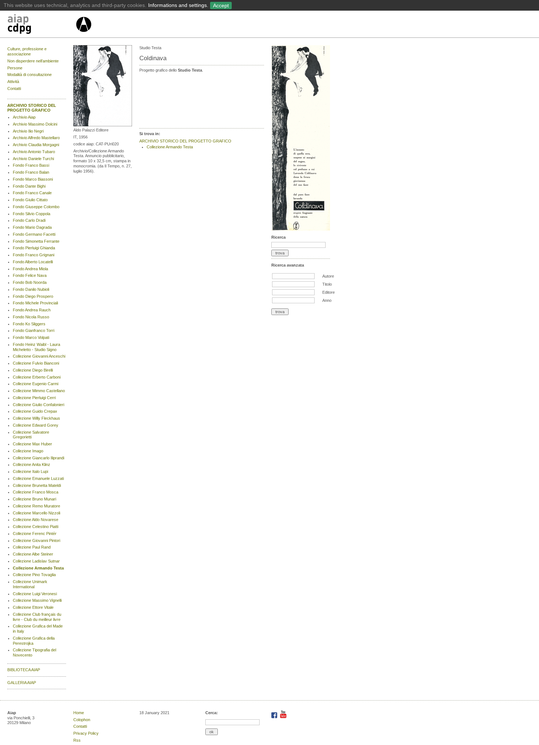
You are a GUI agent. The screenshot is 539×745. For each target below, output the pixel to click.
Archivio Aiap (24, 117)
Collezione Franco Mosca (35, 492)
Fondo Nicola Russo (31, 317)
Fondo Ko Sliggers (29, 324)
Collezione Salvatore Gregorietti (31, 435)
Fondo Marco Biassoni (33, 179)
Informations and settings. (178, 5)
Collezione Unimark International (30, 584)
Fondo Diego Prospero (33, 296)
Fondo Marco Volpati (31, 337)
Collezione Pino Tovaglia (34, 574)
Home (78, 712)
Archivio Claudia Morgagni (36, 144)
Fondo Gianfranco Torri (33, 330)
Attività (13, 81)
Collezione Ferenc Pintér (34, 533)
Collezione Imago (28, 451)
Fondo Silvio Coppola (31, 213)
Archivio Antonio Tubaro (34, 151)
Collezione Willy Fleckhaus (36, 418)
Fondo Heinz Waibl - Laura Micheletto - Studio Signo (36, 347)
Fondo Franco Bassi (31, 165)
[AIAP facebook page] (274, 717)
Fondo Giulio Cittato (30, 200)
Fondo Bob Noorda (30, 282)
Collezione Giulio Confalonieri (38, 404)
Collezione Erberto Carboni (36, 377)
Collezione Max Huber (32, 444)
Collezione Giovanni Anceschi (39, 356)
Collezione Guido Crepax (35, 411)
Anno (326, 300)
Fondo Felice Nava (30, 275)
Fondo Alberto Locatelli (33, 262)
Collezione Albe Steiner (33, 554)
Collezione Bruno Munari (34, 499)
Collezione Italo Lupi (30, 471)
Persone (14, 68)
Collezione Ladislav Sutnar (36, 561)
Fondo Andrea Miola (30, 269)
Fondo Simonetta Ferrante (36, 241)
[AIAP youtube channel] (283, 717)
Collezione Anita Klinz (31, 464)
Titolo (327, 284)
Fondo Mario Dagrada (32, 227)
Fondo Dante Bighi (29, 186)
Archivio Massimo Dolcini (35, 124)
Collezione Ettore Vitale (33, 607)
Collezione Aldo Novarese (35, 519)
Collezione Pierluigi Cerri (34, 397)
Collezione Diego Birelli (33, 370)
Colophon (81, 719)
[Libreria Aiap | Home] (41, 25)
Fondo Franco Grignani (33, 255)
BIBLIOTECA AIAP (23, 670)
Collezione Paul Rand (32, 547)
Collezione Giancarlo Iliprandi (38, 458)
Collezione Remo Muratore (36, 506)
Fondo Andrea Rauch (32, 310)
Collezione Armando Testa (38, 568)
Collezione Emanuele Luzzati (38, 478)
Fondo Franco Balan (31, 172)
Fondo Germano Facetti (34, 234)
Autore (328, 276)
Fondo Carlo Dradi (29, 220)
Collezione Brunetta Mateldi (37, 485)
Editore (328, 292)
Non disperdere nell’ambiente (33, 61)
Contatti (14, 88)
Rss (77, 740)
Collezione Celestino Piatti (35, 526)
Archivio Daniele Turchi (33, 158)
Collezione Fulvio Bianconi (36, 363)
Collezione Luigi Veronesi (35, 594)
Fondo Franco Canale (32, 193)
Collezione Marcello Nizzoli (36, 513)
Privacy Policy (86, 733)
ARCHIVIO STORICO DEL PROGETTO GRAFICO (31, 108)
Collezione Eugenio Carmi (35, 383)
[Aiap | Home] (83, 35)
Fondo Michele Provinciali (35, 303)
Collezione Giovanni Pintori (36, 540)
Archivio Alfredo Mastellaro (36, 137)
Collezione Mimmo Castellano (39, 390)
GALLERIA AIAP (21, 682)
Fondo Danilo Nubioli (31, 289)
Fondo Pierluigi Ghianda (34, 248)
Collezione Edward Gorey (35, 425)
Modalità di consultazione (29, 74)
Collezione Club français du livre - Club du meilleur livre (37, 617)
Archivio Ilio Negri (28, 131)
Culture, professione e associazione (27, 51)
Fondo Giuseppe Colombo (36, 207)
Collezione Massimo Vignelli (37, 600)
